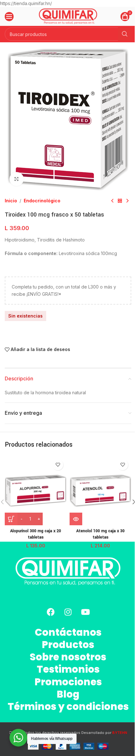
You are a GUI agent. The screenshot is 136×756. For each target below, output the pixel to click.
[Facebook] (51, 612)
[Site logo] (68, 16)
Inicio (11, 200)
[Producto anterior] (112, 201)
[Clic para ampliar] (16, 179)
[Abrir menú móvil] (9, 16)
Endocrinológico (42, 200)
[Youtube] (85, 612)
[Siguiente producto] (127, 201)
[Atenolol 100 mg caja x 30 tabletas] (100, 490)
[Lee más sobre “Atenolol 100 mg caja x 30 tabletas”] (76, 519)
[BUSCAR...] (124, 34)
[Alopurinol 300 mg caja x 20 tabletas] (35, 490)
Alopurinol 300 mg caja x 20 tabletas (35, 534)
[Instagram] (68, 612)
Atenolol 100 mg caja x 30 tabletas (100, 534)
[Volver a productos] (120, 201)
